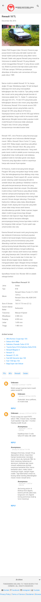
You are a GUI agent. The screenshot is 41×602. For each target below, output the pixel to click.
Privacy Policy (5, 594)
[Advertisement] (20, 558)
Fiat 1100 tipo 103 (13, 361)
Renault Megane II (13, 350)
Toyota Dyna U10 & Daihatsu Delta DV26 (21, 347)
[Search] (37, 6)
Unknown (14, 383)
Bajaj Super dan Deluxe (14, 364)
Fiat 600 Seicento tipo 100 (16, 358)
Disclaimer (30, 594)
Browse (38, 594)
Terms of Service (18, 594)
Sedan (25, 373)
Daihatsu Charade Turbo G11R (17, 344)
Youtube (36, 590)
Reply (13, 408)
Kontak (6, 590)
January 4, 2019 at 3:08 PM (27, 413)
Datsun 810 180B (12, 342)
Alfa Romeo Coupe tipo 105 (16, 339)
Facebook (15, 590)
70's (4, 373)
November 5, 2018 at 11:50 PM (21, 385)
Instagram (26, 590)
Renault (17, 373)
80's (10, 373)
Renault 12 (10, 353)
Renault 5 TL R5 (12, 355)
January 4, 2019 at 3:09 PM (27, 396)
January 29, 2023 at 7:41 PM (21, 449)
